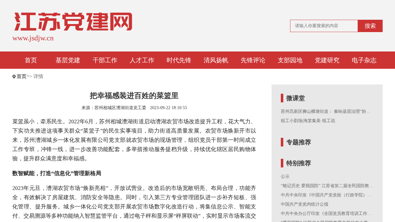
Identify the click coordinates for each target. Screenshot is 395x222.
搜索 (370, 26)
